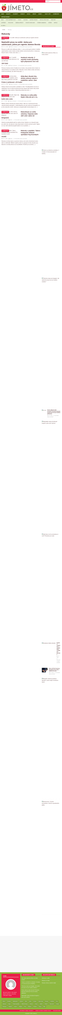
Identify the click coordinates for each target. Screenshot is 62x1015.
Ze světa (3, 25)
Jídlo (26, 1001)
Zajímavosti (56, 14)
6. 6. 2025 (52, 672)
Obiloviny (53, 19)
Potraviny (4, 1006)
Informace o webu (46, 978)
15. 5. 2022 (5, 138)
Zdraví (34, 14)
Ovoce (19, 19)
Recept (46, 1001)
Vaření (41, 1003)
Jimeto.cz (35, 1013)
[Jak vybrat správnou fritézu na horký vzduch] (50, 53)
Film (25, 1006)
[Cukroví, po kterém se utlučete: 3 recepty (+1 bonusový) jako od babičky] (50, 151)
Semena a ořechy (19, 22)
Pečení (46, 1003)
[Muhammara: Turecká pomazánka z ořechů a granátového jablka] (50, 803)
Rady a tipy (48, 14)
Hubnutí (22, 14)
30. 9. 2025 (50, 415)
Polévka (10, 1006)
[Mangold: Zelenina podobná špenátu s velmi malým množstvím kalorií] (50, 680)
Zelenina (25, 19)
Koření (50, 22)
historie (57, 1003)
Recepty (8, 14)
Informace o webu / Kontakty (26, 1010)
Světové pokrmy (5, 16)
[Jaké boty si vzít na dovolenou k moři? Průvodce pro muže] (50, 535)
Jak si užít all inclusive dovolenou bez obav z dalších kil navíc (54, 670)
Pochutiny (10, 22)
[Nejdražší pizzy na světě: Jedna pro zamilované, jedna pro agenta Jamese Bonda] (21, 38)
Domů (2, 14)
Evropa (34, 1001)
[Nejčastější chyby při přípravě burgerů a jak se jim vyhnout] (50, 422)
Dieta (30, 1001)
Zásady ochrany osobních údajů (49, 982)
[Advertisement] (51, 36)
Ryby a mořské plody (11, 19)
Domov (40, 14)
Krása (28, 14)
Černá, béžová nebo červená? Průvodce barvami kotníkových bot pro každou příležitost (53, 411)
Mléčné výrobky (34, 19)
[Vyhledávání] (52, 1)
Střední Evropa (25, 1003)
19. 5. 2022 (5, 119)
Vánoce (31, 1003)
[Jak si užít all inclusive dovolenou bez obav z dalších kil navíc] (45, 670)
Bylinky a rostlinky (30, 22)
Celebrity (15, 14)
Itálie (44, 1006)
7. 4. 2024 (5, 101)
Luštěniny (3, 22)
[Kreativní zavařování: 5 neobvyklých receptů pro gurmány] (48, 643)
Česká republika (16, 1003)
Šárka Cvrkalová (13, 46)
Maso (2, 19)
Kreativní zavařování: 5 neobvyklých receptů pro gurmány (58, 648)
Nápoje (55, 22)
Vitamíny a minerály (41, 22)
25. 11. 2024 (5, 46)
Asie (57, 1001)
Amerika (35, 1006)
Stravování (52, 1003)
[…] (19, 52)
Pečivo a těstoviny (44, 19)
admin (11, 119)
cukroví (15, 1006)
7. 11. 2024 (5, 65)
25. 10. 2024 (5, 84)
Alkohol (29, 1006)
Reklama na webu (46, 980)
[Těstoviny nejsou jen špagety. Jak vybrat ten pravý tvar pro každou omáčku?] (50, 280)
